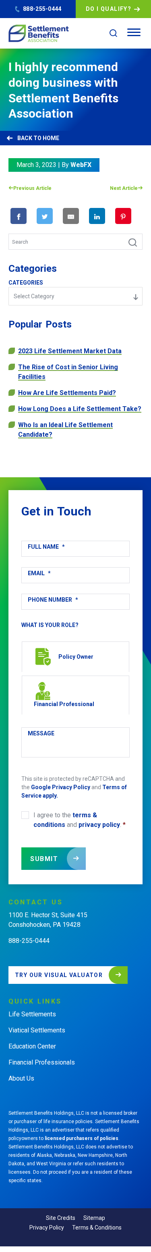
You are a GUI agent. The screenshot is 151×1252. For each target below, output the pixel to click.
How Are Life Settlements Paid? (67, 393)
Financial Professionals (41, 1062)
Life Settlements (32, 1014)
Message (41, 733)
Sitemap (94, 1218)
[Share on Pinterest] (123, 216)
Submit (44, 859)
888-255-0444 (42, 9)
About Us (21, 1078)
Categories (25, 282)
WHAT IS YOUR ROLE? (50, 625)
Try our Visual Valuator (59, 975)
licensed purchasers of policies (81, 1138)
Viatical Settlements (36, 1030)
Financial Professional (64, 704)
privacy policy (99, 825)
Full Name (46, 547)
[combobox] (75, 296)
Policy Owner (75, 656)
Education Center (32, 1046)
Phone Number (53, 599)
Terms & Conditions (97, 1227)
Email (39, 573)
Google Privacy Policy (60, 787)
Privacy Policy (46, 1227)
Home (51, 138)
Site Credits (60, 1218)
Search (128, 241)
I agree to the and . (79, 820)
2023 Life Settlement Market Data (70, 351)
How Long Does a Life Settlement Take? (79, 409)
